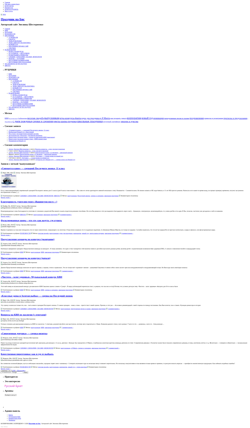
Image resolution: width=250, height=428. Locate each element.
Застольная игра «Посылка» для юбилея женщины (25, 135)
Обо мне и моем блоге (12, 4)
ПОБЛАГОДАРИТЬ (11, 9)
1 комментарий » (113, 348)
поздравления (197, 118)
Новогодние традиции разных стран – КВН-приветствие (28, 139)
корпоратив (134, 118)
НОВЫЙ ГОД (13, 44)
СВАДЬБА (12, 48)
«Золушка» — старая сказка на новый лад (49, 156)
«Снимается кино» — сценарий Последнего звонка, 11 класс (29, 130)
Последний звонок (13, 118)
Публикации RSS (14, 417)
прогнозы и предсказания (235, 118)
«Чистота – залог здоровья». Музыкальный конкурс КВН (31, 277)
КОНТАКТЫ (9, 6)
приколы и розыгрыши (213, 118)
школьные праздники (90, 121)
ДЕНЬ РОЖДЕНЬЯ (15, 41)
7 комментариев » (67, 327)
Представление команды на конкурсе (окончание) (27, 239)
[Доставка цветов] (14, 387)
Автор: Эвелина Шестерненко (19, 149)
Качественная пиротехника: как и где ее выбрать (27, 354)
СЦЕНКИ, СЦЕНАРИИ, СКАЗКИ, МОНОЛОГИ (25, 57)
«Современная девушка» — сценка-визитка (24, 333)
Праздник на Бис (13, 19)
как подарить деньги (118, 118)
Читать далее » (6, 197)
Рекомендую (9, 7)
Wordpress (12, 420)
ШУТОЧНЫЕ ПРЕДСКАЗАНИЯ (20, 62)
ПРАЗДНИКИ (9, 36)
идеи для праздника (91, 118)
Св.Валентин (22, 118)
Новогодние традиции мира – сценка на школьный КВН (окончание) (32, 137)
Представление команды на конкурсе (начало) (25, 258)
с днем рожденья (22, 121)
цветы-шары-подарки (65, 121)
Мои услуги (9, 11)
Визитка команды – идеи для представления (50, 149)
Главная (7, 2)
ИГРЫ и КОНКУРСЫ (16, 51)
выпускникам (51, 118)
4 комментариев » (66, 214)
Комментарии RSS (15, 418)
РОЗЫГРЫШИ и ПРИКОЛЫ (18, 55)
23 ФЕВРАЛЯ (13, 37)
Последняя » (21, 370)
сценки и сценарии (42, 121)
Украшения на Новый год (17, 141)
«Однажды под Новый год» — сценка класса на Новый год (55, 159)
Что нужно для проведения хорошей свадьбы (24, 134)
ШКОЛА (8, 65)
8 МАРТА (12, 39)
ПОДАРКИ (8, 32)
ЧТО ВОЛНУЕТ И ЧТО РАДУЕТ (16, 64)
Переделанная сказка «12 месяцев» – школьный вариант (54, 152)
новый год (147, 118)
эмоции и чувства (129, 121)
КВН (6, 30)
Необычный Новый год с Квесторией (21, 132)
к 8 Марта (105, 118)
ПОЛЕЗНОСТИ (10, 34)
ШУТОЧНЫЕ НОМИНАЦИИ (19, 60)
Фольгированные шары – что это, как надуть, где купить (31, 220)
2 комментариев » (67, 271)
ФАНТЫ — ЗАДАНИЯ (16, 58)
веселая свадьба (35, 118)
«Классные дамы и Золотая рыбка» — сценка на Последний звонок (37, 296)
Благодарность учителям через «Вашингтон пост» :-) (29, 201)
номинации (158, 118)
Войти (11, 415)
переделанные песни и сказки (176, 118)
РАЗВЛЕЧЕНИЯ (10, 50)
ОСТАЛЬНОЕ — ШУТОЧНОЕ (19, 53)
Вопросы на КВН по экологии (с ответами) (23, 314)
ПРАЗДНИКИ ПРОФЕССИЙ (18, 46)
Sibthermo (6, 426)
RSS (4, 14)
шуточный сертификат (111, 122)
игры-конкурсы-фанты (70, 118)
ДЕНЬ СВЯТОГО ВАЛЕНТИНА (20, 43)
